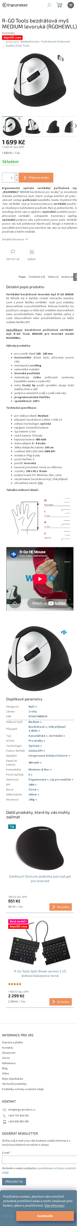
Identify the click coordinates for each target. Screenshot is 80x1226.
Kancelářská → (38, 736)
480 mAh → (35, 763)
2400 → (33, 785)
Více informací (54, 1205)
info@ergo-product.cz (21, 1110)
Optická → (35, 746)
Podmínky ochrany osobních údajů (23, 1089)
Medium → (35, 722)
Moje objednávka (12, 1079)
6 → (30, 775)
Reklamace (9, 1063)
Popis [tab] (22, 277)
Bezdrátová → (38, 727)
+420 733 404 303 (18, 1116)
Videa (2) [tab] (53, 277)
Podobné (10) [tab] (37, 277)
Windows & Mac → (40, 770)
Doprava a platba (12, 1042)
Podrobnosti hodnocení (55, 42)
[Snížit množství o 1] (17, 180)
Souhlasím (45, 1216)
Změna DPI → (37, 751)
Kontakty (7, 1048)
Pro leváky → (37, 741)
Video (5, 1073)
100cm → (34, 795)
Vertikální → (57, 736)
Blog (5, 1068)
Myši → (33, 707)
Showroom (8, 1053)
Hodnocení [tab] (67, 277)
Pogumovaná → (39, 780)
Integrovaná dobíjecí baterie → (49, 756)
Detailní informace (13, 239)
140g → (33, 800)
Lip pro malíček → (61, 780)
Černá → (34, 790)
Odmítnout (8, 1216)
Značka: (18, 46)
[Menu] (71, 5)
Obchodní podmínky (14, 1084)
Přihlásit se (14, 1181)
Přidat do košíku (39, 177)
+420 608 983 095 (18, 1122)
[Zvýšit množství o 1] (17, 175)
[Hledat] (49, 5)
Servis (6, 1058)
